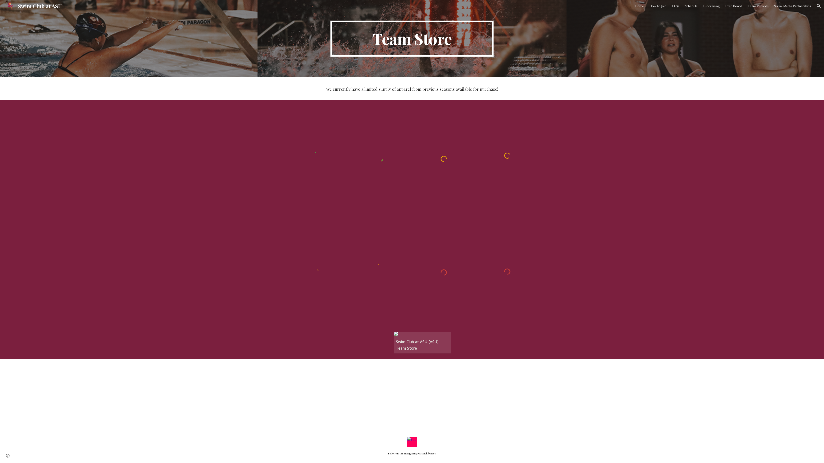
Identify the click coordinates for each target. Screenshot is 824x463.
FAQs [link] (675, 6)
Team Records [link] (758, 6)
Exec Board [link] (733, 6)
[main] (412, 39)
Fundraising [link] (711, 6)
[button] (819, 6)
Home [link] (639, 6)
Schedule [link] (691, 6)
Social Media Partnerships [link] (792, 6)
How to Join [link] (658, 6)
